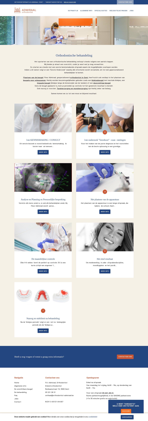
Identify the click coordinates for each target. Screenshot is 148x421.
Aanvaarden (127, 417)
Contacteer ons (125, 2)
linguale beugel (43, 83)
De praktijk (73, 10)
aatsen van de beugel (33, 78)
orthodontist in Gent (79, 78)
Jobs (131, 10)
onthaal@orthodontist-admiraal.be (59, 395)
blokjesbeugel (98, 80)
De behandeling (20, 392)
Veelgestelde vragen (118, 10)
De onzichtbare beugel (23, 389)
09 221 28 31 (50, 392)
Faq (15, 395)
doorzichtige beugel (102, 83)
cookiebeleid (92, 417)
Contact (17, 402)
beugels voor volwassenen (34, 80)
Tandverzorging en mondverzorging (72, 89)
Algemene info (86, 10)
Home (16, 383)
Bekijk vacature (70, 2)
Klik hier (126, 411)
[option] (74, 30)
